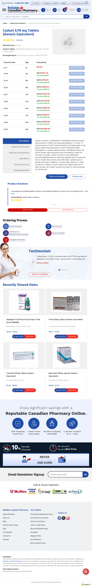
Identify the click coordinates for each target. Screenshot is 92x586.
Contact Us (7, 536)
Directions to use (21, 164)
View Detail (30, 336)
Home (5, 23)
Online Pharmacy (9, 514)
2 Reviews (19, 40)
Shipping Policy (35, 536)
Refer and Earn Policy (38, 543)
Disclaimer (34, 532)
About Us (6, 518)
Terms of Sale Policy (37, 525)
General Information (20, 147)
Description (24, 141)
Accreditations (35, 539)
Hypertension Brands (17, 23)
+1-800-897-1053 (21, 3)
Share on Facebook (57, 176)
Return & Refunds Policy (39, 529)
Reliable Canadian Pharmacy (12, 561)
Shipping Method (21, 170)
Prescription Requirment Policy (41, 514)
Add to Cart (77, 68)
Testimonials (7, 532)
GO (86, 16)
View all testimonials (40, 274)
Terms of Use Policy (37, 521)
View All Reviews (68, 210)
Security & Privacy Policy (39, 518)
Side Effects (24, 158)
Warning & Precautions (19, 152)
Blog (4, 521)
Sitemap (6, 539)
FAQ (4, 529)
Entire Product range (10, 525)
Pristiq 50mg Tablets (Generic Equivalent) (66, 319)
